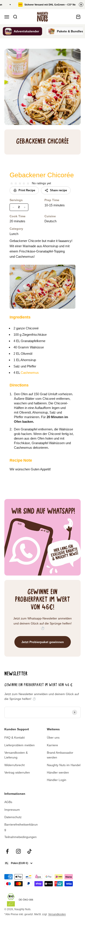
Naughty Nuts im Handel (63, 765)
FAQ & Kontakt (14, 737)
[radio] (12, 183)
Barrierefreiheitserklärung (21, 827)
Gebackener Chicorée (42, 175)
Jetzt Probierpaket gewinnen (42, 642)
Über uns (53, 737)
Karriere (52, 745)
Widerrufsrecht (14, 765)
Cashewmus (30, 372)
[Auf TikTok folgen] (29, 851)
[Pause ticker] (81, 4)
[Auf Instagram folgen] (18, 851)
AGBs (8, 802)
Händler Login (56, 780)
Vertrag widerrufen (17, 772)
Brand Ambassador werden (60, 755)
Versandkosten (57, 914)
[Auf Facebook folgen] (7, 851)
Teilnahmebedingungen (20, 837)
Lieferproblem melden (19, 745)
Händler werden (58, 772)
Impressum (12, 809)
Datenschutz (13, 817)
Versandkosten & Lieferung (16, 755)
